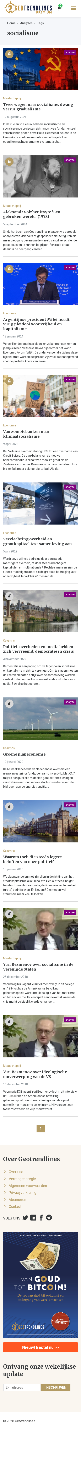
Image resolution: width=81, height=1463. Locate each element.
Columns (9, 640)
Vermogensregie (22, 1179)
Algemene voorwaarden (28, 1186)
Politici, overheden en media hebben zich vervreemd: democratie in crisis (38, 649)
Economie (9, 313)
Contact (15, 1206)
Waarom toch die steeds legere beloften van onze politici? (32, 859)
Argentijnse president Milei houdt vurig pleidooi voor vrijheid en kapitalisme (36, 324)
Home (11, 23)
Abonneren (17, 1200)
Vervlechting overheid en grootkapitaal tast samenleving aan (37, 541)
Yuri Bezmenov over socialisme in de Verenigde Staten (38, 967)
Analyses (26, 23)
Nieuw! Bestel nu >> (40, 1347)
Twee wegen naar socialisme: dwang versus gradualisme (38, 107)
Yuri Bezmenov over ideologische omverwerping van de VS (35, 1074)
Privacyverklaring (22, 1193)
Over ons (16, 1172)
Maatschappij (12, 98)
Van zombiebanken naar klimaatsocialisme (26, 434)
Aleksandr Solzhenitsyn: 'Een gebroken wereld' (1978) (31, 214)
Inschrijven (55, 1387)
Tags (40, 23)
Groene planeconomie (24, 754)
